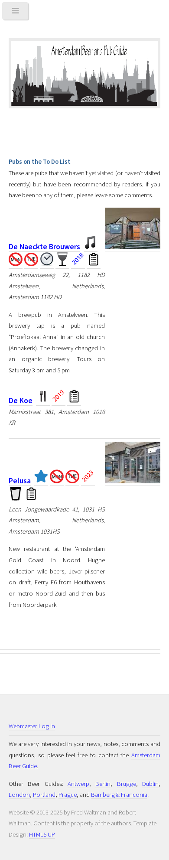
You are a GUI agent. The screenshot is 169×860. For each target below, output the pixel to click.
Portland (44, 794)
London (19, 794)
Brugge (126, 784)
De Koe (20, 400)
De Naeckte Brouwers (44, 246)
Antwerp (78, 784)
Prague (67, 794)
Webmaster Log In (32, 726)
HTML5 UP (42, 834)
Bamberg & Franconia (119, 794)
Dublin (150, 784)
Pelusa (20, 480)
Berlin (102, 784)
